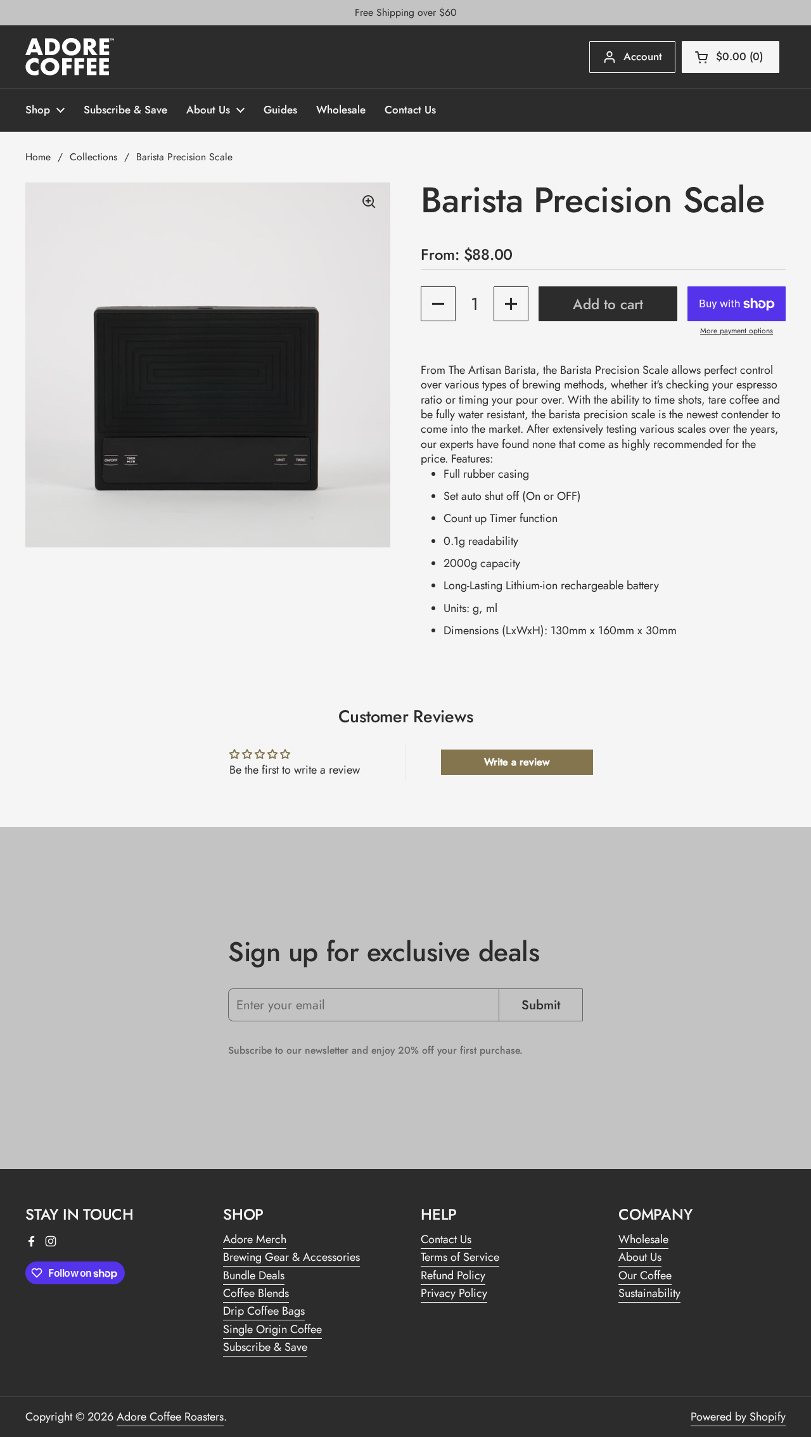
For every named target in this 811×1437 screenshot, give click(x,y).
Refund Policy (453, 1275)
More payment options (736, 331)
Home (38, 157)
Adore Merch (254, 1239)
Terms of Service (460, 1257)
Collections (93, 157)
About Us (639, 1257)
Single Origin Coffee (272, 1329)
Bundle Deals (253, 1275)
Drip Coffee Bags (264, 1311)
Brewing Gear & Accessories (291, 1257)
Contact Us (446, 1239)
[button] (730, 57)
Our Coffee (645, 1275)
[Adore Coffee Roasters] (69, 56)
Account (642, 56)
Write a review (516, 762)
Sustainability (649, 1293)
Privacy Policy (454, 1293)
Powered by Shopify (738, 1416)
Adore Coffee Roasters (170, 1416)
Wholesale (643, 1239)
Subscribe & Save (265, 1347)
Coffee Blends (256, 1293)
